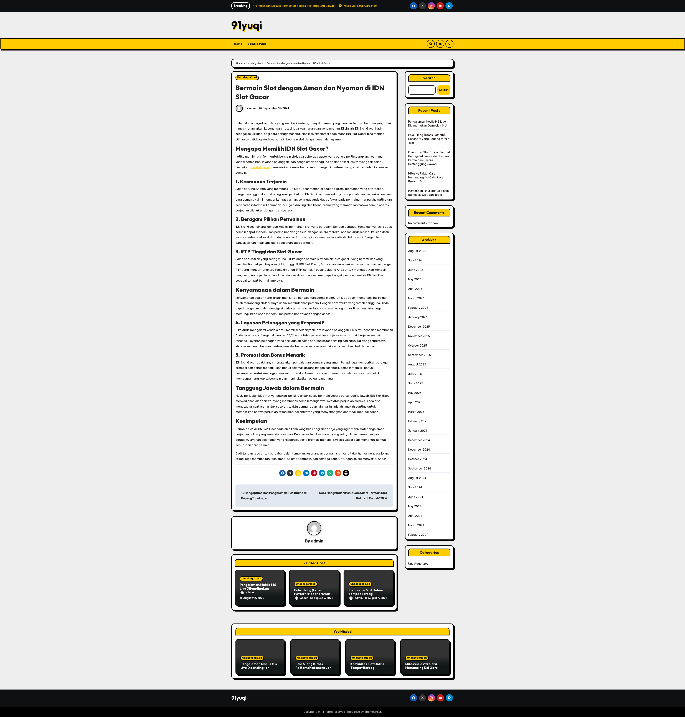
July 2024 (415, 487)
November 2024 (419, 449)
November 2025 (419, 336)
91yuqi (246, 25)
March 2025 (416, 411)
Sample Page (257, 44)
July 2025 (415, 374)
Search (429, 78)
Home (238, 44)
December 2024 (419, 440)
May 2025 (415, 393)
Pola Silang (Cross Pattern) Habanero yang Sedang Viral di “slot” (313, 594)
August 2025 (417, 364)
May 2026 (415, 279)
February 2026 (418, 307)
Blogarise (353, 711)
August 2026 (417, 251)
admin (253, 108)
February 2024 (418, 534)
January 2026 (418, 317)
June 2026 (415, 270)
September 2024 (419, 468)
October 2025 (417, 345)
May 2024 (415, 506)
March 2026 (416, 298)
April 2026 (415, 289)
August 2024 (417, 478)
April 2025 (415, 402)
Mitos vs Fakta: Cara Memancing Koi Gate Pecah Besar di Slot (426, 177)
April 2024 (415, 515)
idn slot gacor (260, 167)
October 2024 (417, 459)
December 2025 (419, 326)
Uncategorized (247, 77)
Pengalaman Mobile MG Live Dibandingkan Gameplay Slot (258, 588)
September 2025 (419, 355)
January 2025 (417, 430)
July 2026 (415, 260)
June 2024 (415, 497)
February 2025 (418, 421)
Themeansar (372, 711)
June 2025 (415, 383)
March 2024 (416, 525)
